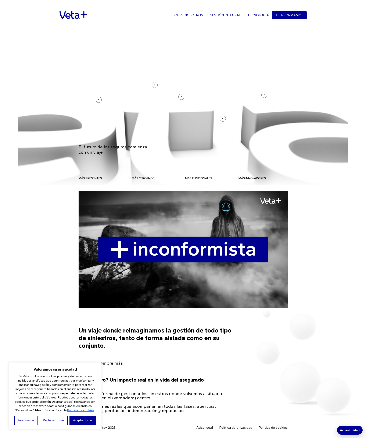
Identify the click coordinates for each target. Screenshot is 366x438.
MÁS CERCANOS (143, 178)
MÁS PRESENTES (90, 178)
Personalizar (26, 420)
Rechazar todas (53, 420)
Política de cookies (80, 410)
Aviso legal (204, 428)
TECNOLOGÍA (258, 15)
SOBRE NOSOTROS (188, 15)
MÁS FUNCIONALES (198, 178)
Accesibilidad (350, 430)
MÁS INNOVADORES (252, 178)
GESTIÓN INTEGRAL (225, 15)
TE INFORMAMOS (289, 15)
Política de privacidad (235, 428)
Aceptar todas (83, 420)
